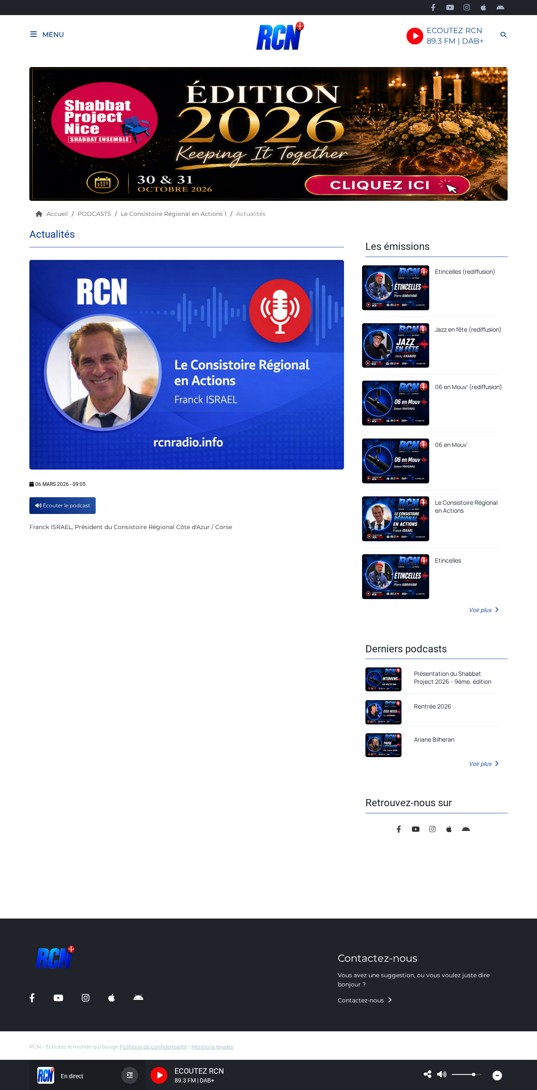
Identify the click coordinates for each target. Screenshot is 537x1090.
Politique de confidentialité (153, 1046)
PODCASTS (95, 214)
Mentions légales (212, 1046)
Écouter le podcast (66, 505)
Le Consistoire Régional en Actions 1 (174, 214)
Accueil (58, 214)
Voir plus (481, 610)
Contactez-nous (362, 1000)
